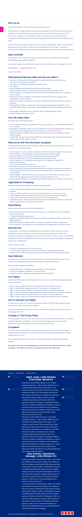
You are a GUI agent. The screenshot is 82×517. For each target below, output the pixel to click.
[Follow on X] (65, 513)
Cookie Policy (20, 373)
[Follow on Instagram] (69, 513)
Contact (47, 15)
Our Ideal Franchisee (47, 12)
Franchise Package (63, 12)
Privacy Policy (31, 373)
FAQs (40, 15)
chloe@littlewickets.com (28, 68)
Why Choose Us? (31, 12)
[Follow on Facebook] (62, 513)
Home (12, 12)
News (34, 15)
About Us (19, 12)
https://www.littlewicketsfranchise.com (37, 27)
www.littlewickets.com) (53, 131)
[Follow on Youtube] (72, 513)
